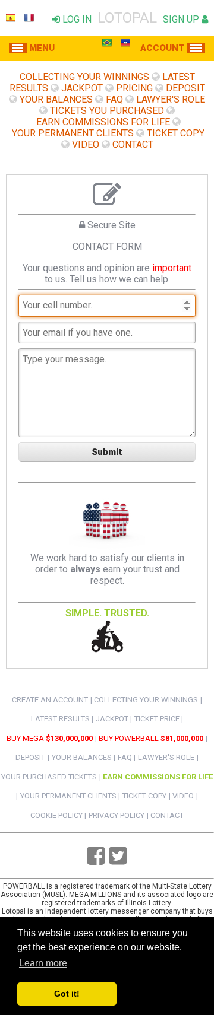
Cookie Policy (56, 815)
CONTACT (132, 144)
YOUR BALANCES (56, 99)
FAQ (114, 99)
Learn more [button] (43, 963)
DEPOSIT (185, 88)
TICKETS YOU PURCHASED (107, 110)
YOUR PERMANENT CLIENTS (73, 133)
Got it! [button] (67, 993)
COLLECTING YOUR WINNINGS (84, 76)
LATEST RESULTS (60, 718)
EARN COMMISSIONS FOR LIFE (103, 122)
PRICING (134, 88)
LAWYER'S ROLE (170, 99)
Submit (107, 452)
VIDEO (85, 144)
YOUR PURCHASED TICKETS (49, 776)
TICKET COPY (175, 133)
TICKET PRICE (157, 718)
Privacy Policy (116, 815)
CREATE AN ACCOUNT (50, 699)
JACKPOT (82, 88)
